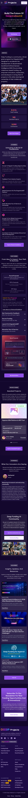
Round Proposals (19, 750)
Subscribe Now (14, 714)
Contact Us (17, 771)
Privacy (12, 796)
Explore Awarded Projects (14, 448)
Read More (5, 608)
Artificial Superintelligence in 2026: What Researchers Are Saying (13, 600)
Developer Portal (19, 787)
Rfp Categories (4, 764)
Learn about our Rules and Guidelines (12, 309)
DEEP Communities (5, 787)
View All (14, 677)
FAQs (16, 769)
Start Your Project (14, 133)
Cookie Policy (18, 796)
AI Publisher (18, 785)
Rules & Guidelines (19, 764)
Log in (24, 3)
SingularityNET (18, 780)
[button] (11, 442)
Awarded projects (5, 750)
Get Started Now (14, 375)
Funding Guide (4, 748)
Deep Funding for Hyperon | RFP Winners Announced (12, 663)
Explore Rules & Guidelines (14, 244)
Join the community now (14, 533)
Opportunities (4, 753)
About (16, 762)
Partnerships (6, 780)
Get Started (14, 34)
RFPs (2, 766)
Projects (12, 3)
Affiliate (4, 782)
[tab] (14, 277)
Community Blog (14, 538)
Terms (8, 796)
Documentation (19, 766)
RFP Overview (4, 762)
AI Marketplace (18, 782)
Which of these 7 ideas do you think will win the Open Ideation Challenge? (13, 631)
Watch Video (15, 39)
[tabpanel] (14, 333)
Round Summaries (19, 753)
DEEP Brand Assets (5, 785)
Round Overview (19, 748)
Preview (23, 437)
